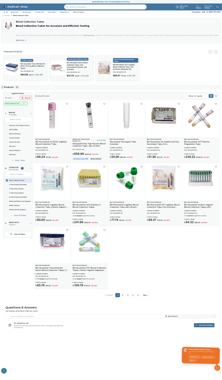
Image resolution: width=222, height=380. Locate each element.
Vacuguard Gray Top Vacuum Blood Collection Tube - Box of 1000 (89, 145)
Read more (20, 40)
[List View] (215, 96)
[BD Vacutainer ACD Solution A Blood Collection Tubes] (89, 178)
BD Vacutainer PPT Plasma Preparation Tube (196, 143)
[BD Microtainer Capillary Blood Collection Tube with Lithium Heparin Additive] (126, 178)
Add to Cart (90, 133)
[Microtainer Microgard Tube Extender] (126, 115)
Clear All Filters (19, 234)
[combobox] (196, 96)
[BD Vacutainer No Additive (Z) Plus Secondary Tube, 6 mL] (163, 115)
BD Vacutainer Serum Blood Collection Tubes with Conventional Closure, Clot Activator (77, 66)
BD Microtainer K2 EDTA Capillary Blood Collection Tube (51, 143)
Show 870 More (20, 215)
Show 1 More (20, 160)
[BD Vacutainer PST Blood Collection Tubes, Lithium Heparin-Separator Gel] (89, 241)
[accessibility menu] (4, 371)
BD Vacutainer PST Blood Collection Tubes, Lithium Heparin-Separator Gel (89, 270)
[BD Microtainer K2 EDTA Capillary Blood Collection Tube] (52, 115)
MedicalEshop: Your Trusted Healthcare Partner (111, 2)
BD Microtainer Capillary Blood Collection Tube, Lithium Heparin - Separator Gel (51, 207)
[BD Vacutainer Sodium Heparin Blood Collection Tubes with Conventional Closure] (201, 178)
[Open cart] (217, 7)
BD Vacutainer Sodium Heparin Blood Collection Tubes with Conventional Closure (198, 207)
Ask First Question (206, 325)
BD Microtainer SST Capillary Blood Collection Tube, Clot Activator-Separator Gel (124, 67)
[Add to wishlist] (67, 104)
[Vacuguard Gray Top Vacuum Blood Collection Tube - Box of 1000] (89, 115)
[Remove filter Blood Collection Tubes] (24, 103)
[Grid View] (211, 96)
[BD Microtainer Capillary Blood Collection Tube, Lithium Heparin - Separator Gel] (52, 178)
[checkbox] (7, 125)
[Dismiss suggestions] (217, 350)
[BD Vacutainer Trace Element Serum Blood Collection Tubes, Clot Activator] (52, 241)
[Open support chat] (217, 368)
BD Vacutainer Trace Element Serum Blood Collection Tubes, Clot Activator (52, 270)
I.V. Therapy (5, 15)
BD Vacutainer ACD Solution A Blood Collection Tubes (86, 206)
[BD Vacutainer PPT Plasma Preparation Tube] (201, 115)
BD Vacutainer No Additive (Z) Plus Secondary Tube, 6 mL (163, 143)
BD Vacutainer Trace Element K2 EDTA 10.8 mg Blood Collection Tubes (33, 66)
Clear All (27, 98)
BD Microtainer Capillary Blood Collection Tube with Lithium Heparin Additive (124, 207)
